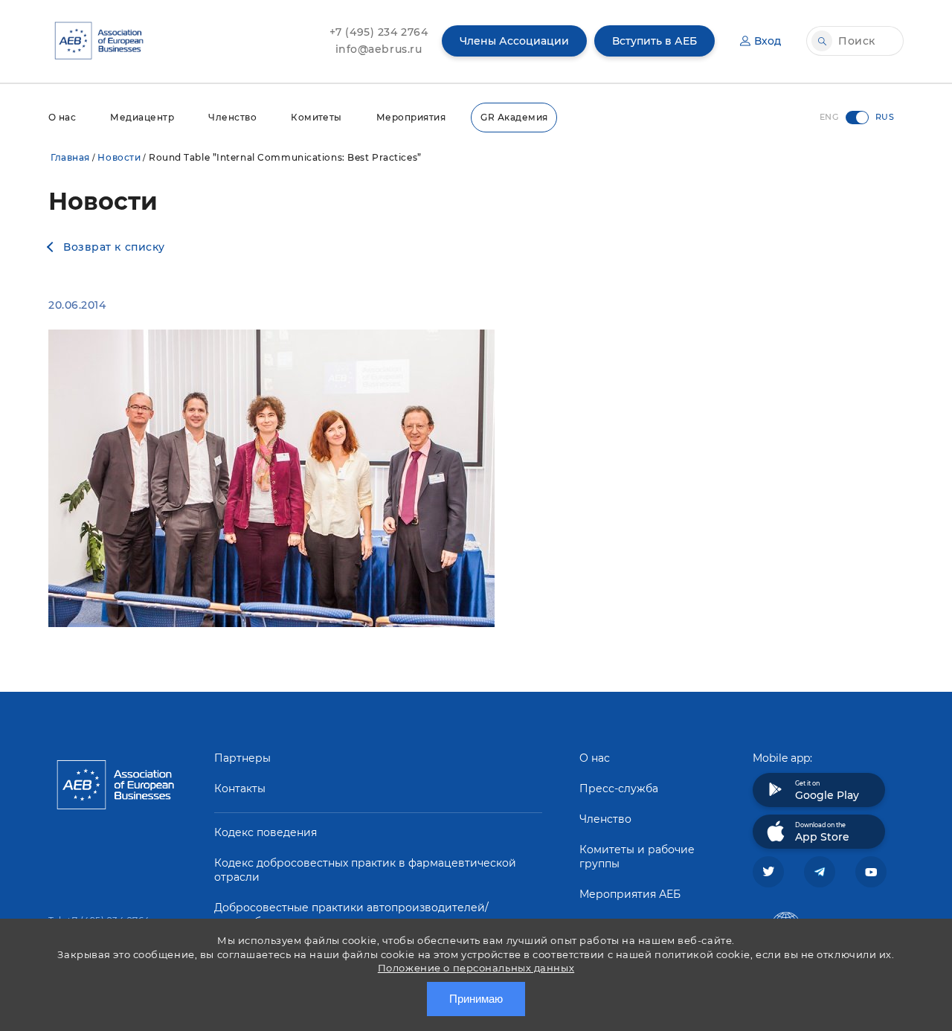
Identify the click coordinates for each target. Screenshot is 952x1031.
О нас (62, 117)
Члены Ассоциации (514, 41)
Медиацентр (142, 117)
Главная (70, 157)
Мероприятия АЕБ (630, 894)
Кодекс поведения (265, 832)
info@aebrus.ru (378, 49)
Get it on (827, 791)
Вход (767, 41)
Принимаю (476, 998)
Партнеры (242, 758)
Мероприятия (411, 117)
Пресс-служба (618, 788)
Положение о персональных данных (476, 968)
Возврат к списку (114, 247)
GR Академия (513, 117)
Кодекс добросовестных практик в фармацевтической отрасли (365, 870)
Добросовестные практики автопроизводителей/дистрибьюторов (351, 914)
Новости (119, 157)
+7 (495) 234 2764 (378, 32)
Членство (232, 117)
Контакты (240, 788)
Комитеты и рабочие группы (637, 856)
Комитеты (316, 117)
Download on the (822, 832)
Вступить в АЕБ (654, 41)
